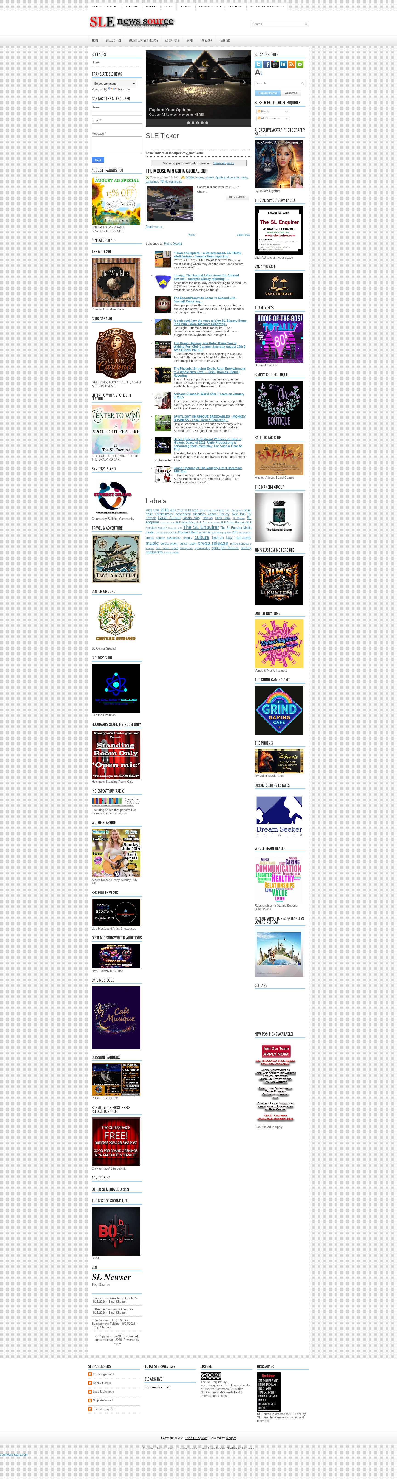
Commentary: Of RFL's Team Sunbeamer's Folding (111, 1322)
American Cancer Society (211, 514)
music (152, 542)
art (234, 532)
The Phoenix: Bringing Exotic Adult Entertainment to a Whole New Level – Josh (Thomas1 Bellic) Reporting (209, 372)
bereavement (244, 532)
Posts (264, 111)
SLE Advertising (185, 522)
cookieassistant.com (14, 1454)
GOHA (190, 177)
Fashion (151, 6)
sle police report (167, 548)
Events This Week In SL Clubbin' (114, 1298)
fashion (218, 538)
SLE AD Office (113, 40)
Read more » (154, 226)
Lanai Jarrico (169, 518)
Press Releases (210, 6)
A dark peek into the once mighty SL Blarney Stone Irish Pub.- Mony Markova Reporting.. (210, 322)
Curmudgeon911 (103, 1374)
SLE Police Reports (232, 522)
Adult (247, 510)
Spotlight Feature (105, 6)
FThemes (159, 1448)
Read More (237, 197)
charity (187, 538)
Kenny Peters (102, 1383)
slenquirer (186, 548)
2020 (221, 510)
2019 (215, 510)
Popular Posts (267, 93)
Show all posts (223, 163)
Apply (190, 40)
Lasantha (193, 1448)
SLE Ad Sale (167, 522)
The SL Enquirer (201, 527)
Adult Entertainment (159, 514)
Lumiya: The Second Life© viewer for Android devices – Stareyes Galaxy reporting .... (206, 277)
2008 (149, 510)
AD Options (172, 40)
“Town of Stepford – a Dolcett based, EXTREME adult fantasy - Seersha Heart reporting (207, 254)
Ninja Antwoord (103, 1400)
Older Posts (243, 234)
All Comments (270, 118)
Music (168, 6)
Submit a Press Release (143, 40)
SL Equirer (239, 518)
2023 (228, 510)
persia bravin (169, 543)
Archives (291, 93)
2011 (173, 510)
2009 (156, 510)
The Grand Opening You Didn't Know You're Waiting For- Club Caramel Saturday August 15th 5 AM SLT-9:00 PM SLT (209, 346)
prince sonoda (239, 543)
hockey (199, 177)
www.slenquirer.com (214, 1385)
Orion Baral (222, 518)
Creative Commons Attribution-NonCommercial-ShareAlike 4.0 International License (222, 1392)
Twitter (224, 40)
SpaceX (162, 527)
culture (201, 537)
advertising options (221, 532)
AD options (238, 510)
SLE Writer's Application (267, 6)
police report (188, 543)
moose (209, 177)
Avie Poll (238, 514)
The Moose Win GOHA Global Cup (177, 171)
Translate (123, 89)
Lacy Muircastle (103, 1391)
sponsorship (202, 548)
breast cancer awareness (163, 538)
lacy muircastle (238, 538)
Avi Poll (185, 6)
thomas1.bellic (171, 552)
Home (95, 40)
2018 (208, 510)
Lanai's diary (191, 518)
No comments (173, 181)
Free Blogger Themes (213, 1448)
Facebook (206, 40)
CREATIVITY (161, 109)
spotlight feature (225, 548)
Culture (132, 6)
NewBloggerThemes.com (241, 1448)
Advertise (236, 6)
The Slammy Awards (166, 532)
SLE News (213, 522)
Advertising (183, 514)
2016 (202, 510)
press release (213, 542)
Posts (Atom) (173, 243)
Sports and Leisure (227, 177)
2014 (195, 510)
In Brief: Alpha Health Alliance (111, 1309)
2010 (164, 510)
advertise (205, 532)
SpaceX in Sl (175, 528)
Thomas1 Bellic (188, 532)
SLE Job (201, 522)
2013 (187, 510)
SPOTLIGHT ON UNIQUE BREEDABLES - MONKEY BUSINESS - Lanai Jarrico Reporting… (210, 418)
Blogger (117, 1343)
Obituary (208, 518)
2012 (180, 510)
